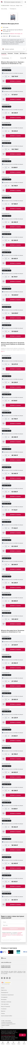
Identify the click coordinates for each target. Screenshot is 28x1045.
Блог (21, 5)
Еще (2, 351)
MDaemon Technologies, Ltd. (16, 33)
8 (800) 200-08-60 (5, 5)
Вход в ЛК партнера (5, 1006)
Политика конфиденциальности (8, 1023)
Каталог (2, 987)
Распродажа (3, 999)
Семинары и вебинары (6, 1001)
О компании (3, 1008)
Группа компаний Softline (6, 1015)
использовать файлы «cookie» (7, 1035)
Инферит (18, 5)
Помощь (3, 1013)
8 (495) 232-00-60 (5, 966)
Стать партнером (4, 1004)
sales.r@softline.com (6, 962)
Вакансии (3, 1011)
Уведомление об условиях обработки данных (11, 940)
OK (22, 1035)
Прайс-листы (4, 990)
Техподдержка (4, 997)
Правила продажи (5, 1025)
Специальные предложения (7, 994)
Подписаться (13, 928)
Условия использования (6, 1022)
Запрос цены (12, 5)
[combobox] (6, 58)
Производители (4, 992)
